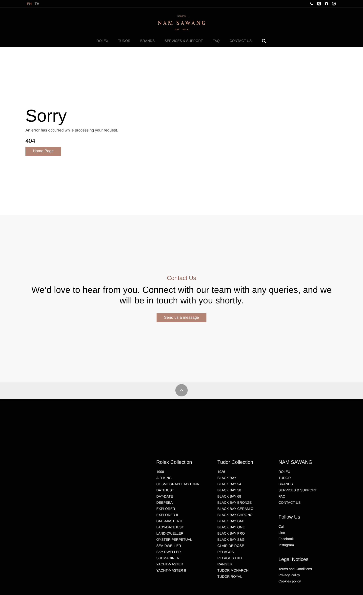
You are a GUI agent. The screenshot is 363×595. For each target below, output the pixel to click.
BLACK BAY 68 (229, 496)
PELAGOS (225, 552)
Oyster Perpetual (174, 539)
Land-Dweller (169, 533)
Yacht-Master (169, 564)
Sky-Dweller (168, 552)
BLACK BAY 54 (229, 484)
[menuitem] (102, 40)
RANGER (224, 564)
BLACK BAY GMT (231, 521)
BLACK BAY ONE (231, 527)
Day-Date (164, 496)
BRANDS (147, 41)
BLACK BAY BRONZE (234, 502)
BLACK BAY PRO (231, 533)
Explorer (165, 509)
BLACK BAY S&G (230, 539)
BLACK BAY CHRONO (235, 515)
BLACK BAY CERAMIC (235, 509)
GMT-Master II (169, 521)
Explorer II (167, 515)
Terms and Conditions (295, 569)
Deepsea (164, 502)
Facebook (286, 539)
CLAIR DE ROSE (230, 546)
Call (281, 526)
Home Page (43, 151)
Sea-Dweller (168, 546)
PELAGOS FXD (229, 558)
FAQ (216, 41)
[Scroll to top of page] (181, 390)
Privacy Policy (289, 575)
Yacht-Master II (171, 570)
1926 (221, 472)
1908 (160, 472)
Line (282, 533)
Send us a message (181, 318)
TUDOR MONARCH (232, 570)
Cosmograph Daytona (177, 484)
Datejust (165, 490)
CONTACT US (241, 41)
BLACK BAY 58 (229, 490)
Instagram (286, 545)
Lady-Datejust (170, 527)
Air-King (164, 478)
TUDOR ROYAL (229, 576)
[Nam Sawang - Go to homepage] (181, 22)
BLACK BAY (226, 478)
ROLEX (102, 41)
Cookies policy (290, 581)
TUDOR (124, 41)
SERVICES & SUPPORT (183, 41)
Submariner (167, 558)
